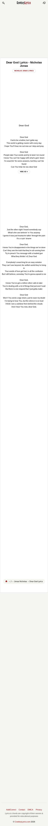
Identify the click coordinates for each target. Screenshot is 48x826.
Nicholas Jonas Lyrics (24, 71)
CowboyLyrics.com (22, 822)
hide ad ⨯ (24, 172)
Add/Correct (11, 810)
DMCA (30, 810)
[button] (3, 3)
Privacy (39, 810)
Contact (22, 810)
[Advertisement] (24, 31)
